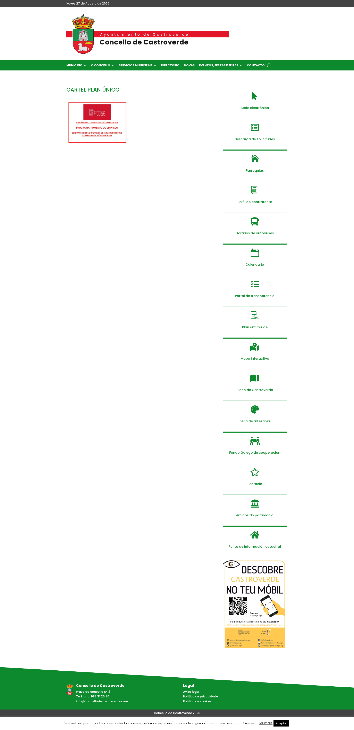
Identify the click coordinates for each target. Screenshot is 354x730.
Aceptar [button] (281, 723)
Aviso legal (191, 692)
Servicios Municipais (135, 65)
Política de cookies (197, 701)
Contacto (256, 65)
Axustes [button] (249, 723)
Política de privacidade (200, 696)
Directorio (170, 65)
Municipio (74, 65)
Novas (189, 65)
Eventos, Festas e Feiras (218, 65)
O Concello (100, 65)
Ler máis (265, 723)
